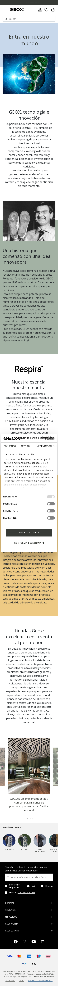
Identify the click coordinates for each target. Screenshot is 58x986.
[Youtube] (33, 942)
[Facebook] (16, 942)
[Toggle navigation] (5, 10)
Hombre (49, 886)
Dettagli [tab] (25, 446)
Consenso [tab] (10, 446)
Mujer (34, 886)
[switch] (51, 503)
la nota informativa (26, 892)
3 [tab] (31, 816)
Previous (6, 766)
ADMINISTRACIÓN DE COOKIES (40, 981)
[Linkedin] (42, 942)
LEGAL (21, 981)
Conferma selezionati (29, 542)
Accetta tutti (29, 532)
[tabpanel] (29, 776)
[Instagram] (24, 942)
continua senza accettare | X (36, 437)
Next (52, 766)
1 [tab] (26, 816)
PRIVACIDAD (10, 981)
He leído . (22, 892)
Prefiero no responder (14, 886)
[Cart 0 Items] (52, 11)
